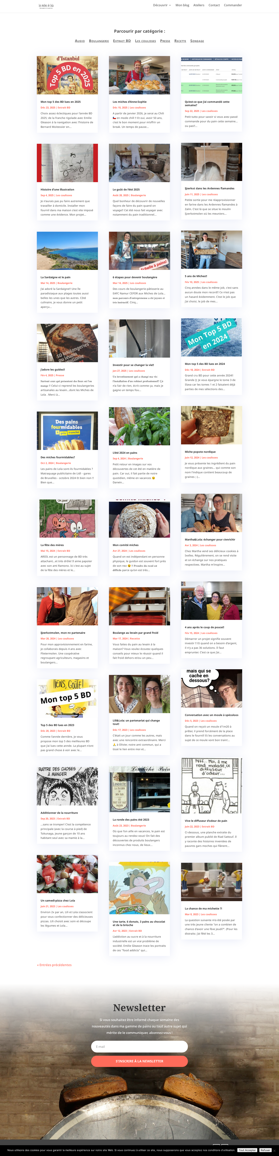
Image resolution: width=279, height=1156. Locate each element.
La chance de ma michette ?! (203, 908)
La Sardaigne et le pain (55, 277)
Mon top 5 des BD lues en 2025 (61, 102)
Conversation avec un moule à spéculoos (211, 715)
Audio (80, 40)
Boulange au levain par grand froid (135, 632)
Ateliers (198, 5)
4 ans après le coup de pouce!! (204, 627)
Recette (180, 40)
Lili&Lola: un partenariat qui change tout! (136, 722)
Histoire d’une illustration (57, 189)
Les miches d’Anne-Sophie (130, 102)
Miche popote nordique (200, 452)
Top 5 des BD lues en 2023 (57, 725)
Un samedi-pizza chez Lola (58, 900)
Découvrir (160, 5)
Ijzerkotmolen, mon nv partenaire (63, 632)
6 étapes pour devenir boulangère (135, 277)
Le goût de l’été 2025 (126, 189)
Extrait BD (122, 40)
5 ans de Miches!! (196, 276)
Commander (233, 5)
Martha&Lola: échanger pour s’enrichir (210, 539)
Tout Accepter (247, 1150)
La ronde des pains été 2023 (131, 819)
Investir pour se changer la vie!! (133, 365)
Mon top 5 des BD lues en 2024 (205, 364)
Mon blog (182, 5)
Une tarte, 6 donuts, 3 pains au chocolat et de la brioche (139, 923)
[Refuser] (274, 1151)
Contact (214, 5)
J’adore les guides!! (53, 369)
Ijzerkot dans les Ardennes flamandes (209, 188)
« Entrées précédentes (54, 965)
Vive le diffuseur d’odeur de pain (206, 821)
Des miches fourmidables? (58, 457)
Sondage (197, 40)
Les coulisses (145, 40)
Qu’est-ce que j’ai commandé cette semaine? (207, 103)
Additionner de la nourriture (59, 813)
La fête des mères (52, 545)
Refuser (265, 1150)
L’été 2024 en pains (125, 452)
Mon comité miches (126, 545)
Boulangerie (99, 40)
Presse (165, 40)
